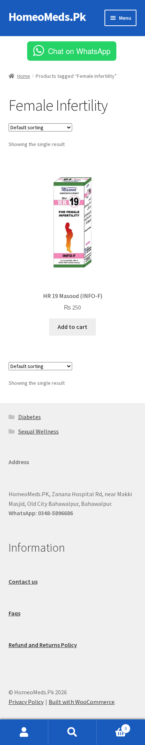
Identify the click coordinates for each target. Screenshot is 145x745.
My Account (24, 732)
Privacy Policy (26, 702)
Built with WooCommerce (82, 702)
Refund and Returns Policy (43, 645)
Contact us (23, 581)
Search (72, 732)
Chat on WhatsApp (79, 50)
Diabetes (29, 417)
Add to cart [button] (72, 326)
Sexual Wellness (38, 431)
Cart (112, 725)
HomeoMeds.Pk (47, 16)
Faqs (14, 613)
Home (23, 76)
